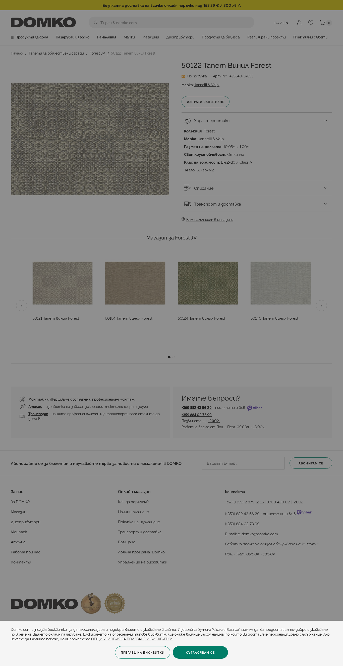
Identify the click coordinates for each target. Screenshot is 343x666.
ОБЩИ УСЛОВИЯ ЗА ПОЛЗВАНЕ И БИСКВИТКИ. (132, 638)
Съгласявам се (200, 652)
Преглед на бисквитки (142, 652)
